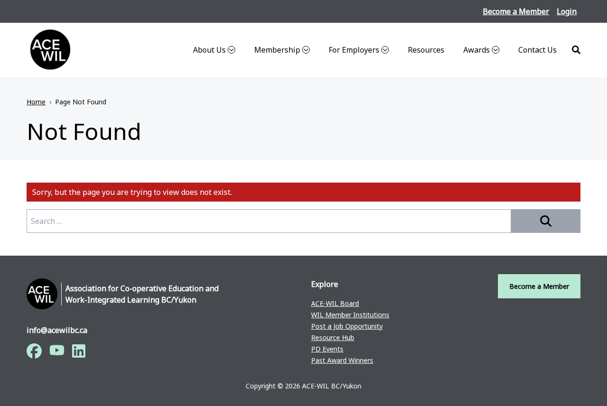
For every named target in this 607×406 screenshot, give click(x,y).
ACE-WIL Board (335, 303)
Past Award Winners (342, 360)
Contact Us (537, 50)
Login (567, 11)
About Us (209, 50)
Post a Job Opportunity (347, 326)
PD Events (327, 348)
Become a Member (516, 11)
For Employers (354, 50)
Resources (426, 50)
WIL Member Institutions (350, 314)
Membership (277, 50)
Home (36, 101)
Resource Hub (332, 337)
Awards (476, 50)
